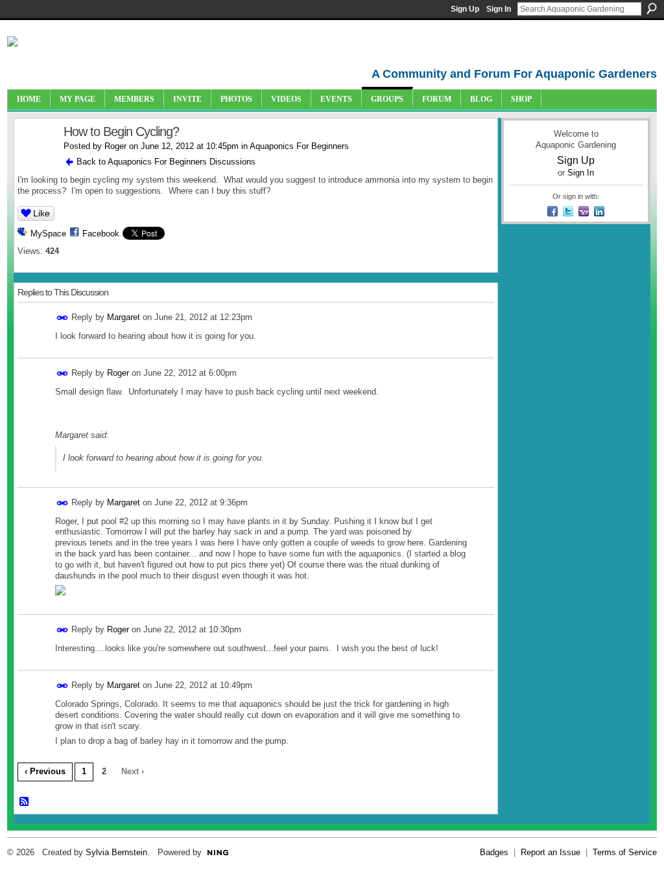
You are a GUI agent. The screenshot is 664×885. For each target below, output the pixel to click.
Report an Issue (550, 852)
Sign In (498, 9)
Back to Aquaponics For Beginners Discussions (166, 162)
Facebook (100, 233)
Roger (115, 146)
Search (651, 8)
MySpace (48, 233)
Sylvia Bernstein (116, 852)
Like (41, 213)
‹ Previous (45, 771)
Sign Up (465, 9)
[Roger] (35, 160)
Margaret (123, 317)
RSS (24, 802)
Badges (494, 852)
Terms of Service (625, 852)
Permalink (62, 318)
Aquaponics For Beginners (299, 146)
